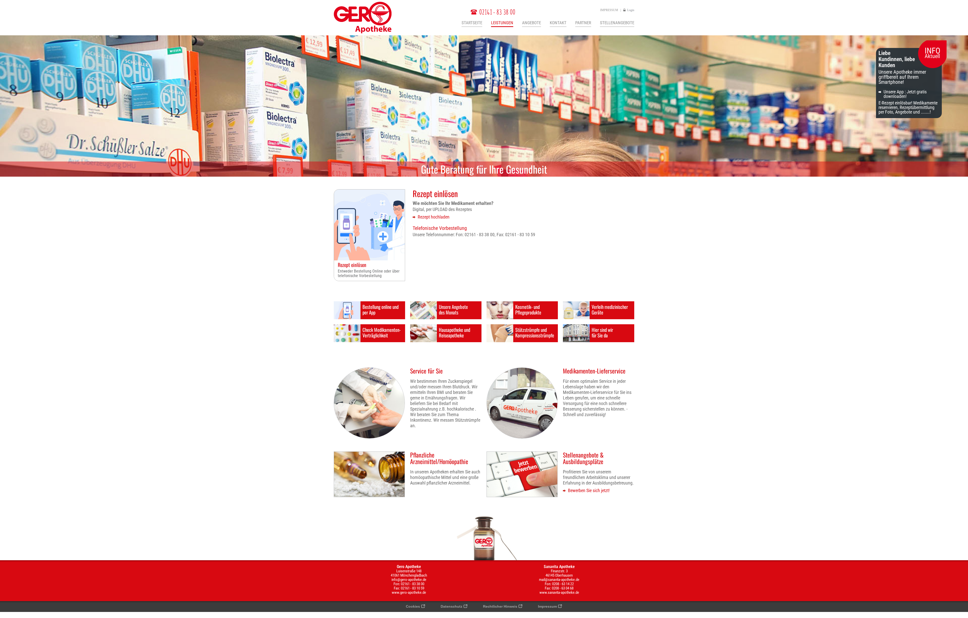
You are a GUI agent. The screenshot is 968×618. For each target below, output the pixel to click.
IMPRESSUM (609, 10)
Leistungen (502, 22)
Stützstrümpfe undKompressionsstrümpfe (534, 332)
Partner (583, 22)
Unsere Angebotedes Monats (453, 309)
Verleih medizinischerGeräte (610, 309)
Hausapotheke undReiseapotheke (454, 332)
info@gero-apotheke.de (408, 579)
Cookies (413, 606)
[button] (961, 600)
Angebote (531, 22)
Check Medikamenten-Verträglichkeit (381, 332)
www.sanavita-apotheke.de (559, 592)
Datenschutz (451, 606)
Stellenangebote (617, 22)
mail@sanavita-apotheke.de (559, 579)
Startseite (472, 22)
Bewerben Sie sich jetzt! (589, 490)
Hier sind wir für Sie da (602, 332)
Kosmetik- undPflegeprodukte (528, 309)
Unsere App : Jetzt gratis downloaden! (905, 94)
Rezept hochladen (433, 217)
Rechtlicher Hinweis (500, 606)
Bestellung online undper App (380, 309)
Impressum (547, 606)
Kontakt (558, 22)
